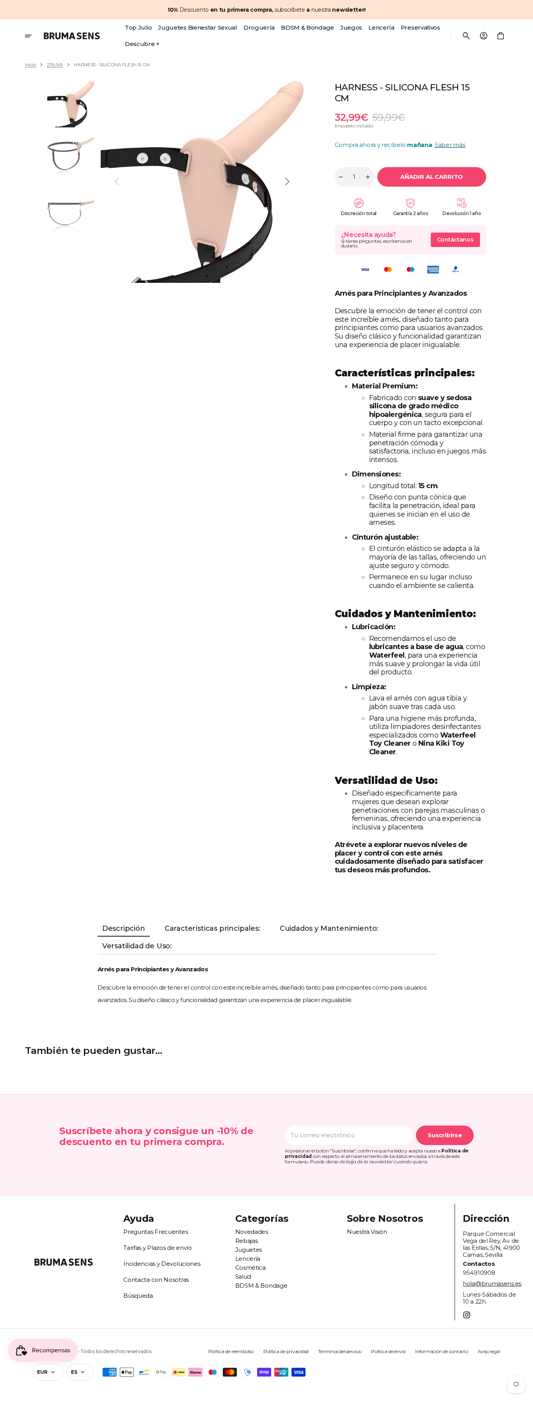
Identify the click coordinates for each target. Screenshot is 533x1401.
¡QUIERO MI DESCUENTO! (342, 766)
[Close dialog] (410, 640)
